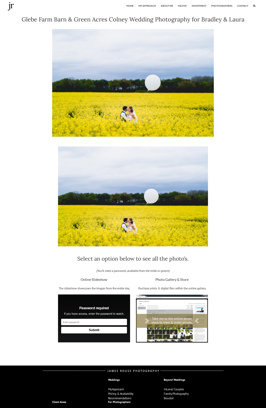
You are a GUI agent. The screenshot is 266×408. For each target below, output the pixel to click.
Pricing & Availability (120, 394)
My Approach (116, 389)
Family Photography (176, 394)
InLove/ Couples (174, 389)
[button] (254, 6)
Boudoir (169, 398)
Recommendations (119, 398)
